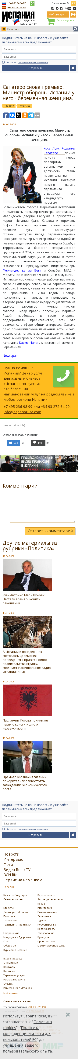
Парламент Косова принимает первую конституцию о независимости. (25, 724)
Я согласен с (27, 62)
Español (73, 2)
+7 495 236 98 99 (18, 406)
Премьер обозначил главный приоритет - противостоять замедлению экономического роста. (25, 783)
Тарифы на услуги (14, 975)
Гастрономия (11, 933)
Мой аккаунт (11, 993)
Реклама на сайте (14, 979)
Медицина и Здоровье (17, 937)
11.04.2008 (8, 681)
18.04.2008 (8, 556)
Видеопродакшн (13, 958)
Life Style (8, 908)
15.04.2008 (8, 613)
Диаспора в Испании (15, 912)
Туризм (41, 920)
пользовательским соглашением (33, 62)
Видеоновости (46, 895)
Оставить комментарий (50, 530)
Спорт (7, 941)
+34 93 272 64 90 (17, 7)
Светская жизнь (13, 899)
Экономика (44, 916)
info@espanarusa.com (22, 411)
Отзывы (8, 983)
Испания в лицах (47, 912)
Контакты (9, 967)
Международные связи (51, 945)
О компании (59, 3)
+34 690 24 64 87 (17, 3)
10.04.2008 (8, 738)
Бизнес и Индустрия (15, 895)
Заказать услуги (65, 20)
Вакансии (9, 971)
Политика (13, 29)
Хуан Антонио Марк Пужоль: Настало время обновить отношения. (24, 599)
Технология (10, 920)
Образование (45, 933)
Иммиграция (44, 908)
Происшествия (46, 941)
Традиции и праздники (17, 924)
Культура (43, 937)
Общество (9, 945)
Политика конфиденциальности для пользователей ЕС (27, 1033)
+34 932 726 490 (37, 1007)
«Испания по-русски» (22, 383)
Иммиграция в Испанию (17, 988)
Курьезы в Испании (15, 950)
